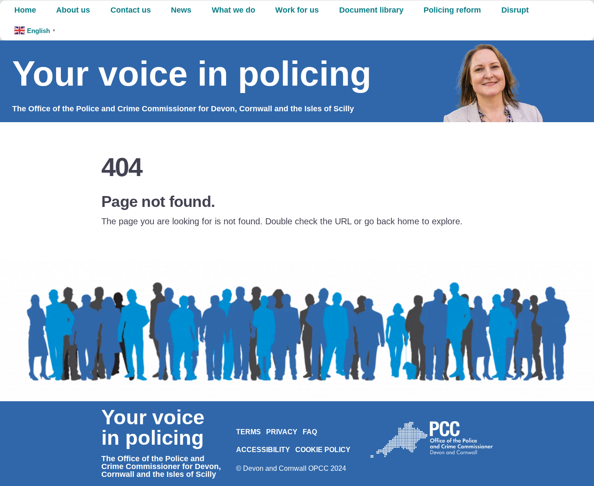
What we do (233, 10)
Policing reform (452, 10)
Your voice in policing (191, 73)
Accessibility (263, 449)
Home (25, 10)
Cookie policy (322, 449)
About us (73, 10)
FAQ (310, 432)
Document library (371, 10)
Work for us (297, 10)
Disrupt (515, 10)
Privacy (281, 432)
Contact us (130, 10)
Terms (248, 432)
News (181, 10)
